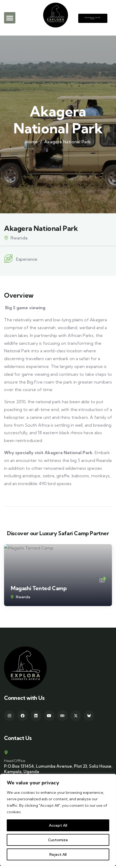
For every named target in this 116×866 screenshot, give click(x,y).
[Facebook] (22, 715)
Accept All (58, 825)
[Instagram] (9, 715)
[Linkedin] (35, 715)
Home (31, 141)
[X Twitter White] (75, 715)
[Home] (25, 667)
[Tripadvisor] (62, 715)
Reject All (58, 854)
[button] (9, 17)
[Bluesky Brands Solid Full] (89, 715)
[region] (58, 820)
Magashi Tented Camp (38, 588)
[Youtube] (49, 715)
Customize (58, 839)
